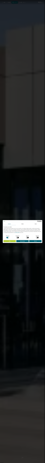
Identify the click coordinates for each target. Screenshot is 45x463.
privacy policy (17, 232)
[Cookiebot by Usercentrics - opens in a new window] (38, 221)
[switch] (17, 237)
